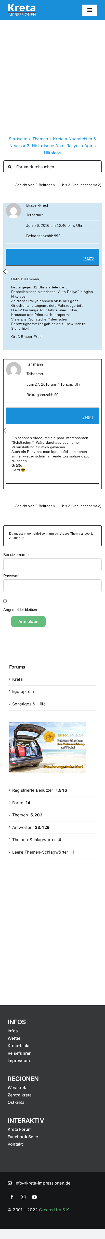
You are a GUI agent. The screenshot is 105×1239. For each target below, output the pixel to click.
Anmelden (28, 621)
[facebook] (12, 1197)
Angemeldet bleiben (20, 609)
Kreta (58, 138)
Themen (40, 138)
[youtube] (34, 1197)
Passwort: (12, 576)
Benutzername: (16, 554)
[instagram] (23, 1197)
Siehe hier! (20, 328)
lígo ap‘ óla (23, 691)
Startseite (18, 138)
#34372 (88, 259)
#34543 (87, 418)
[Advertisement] (52, 75)
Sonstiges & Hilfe (29, 703)
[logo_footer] (22, 6)
